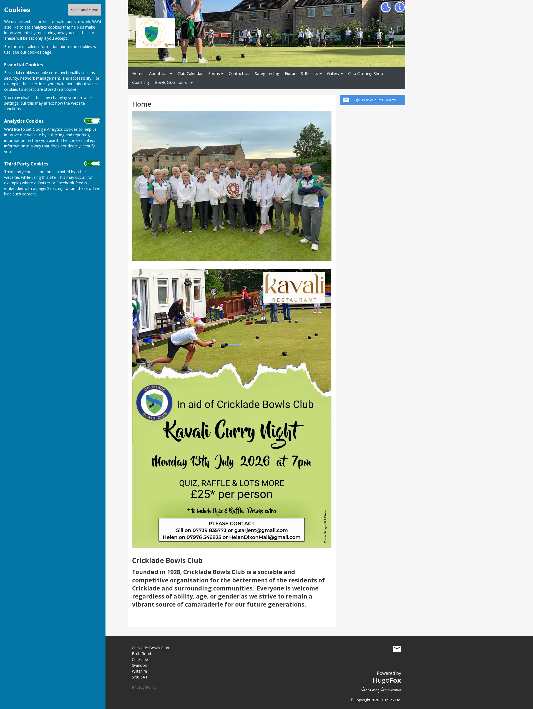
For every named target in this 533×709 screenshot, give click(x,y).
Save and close (84, 9)
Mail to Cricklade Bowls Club (397, 649)
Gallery (333, 73)
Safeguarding (267, 73)
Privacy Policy (144, 687)
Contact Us (239, 73)
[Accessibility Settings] (399, 7)
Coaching (140, 82)
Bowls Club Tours (171, 82)
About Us (157, 73)
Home (138, 73)
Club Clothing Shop (365, 73)
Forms (214, 73)
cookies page (39, 52)
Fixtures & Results (301, 73)
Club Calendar (190, 73)
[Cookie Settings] (385, 7)
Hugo (387, 680)
